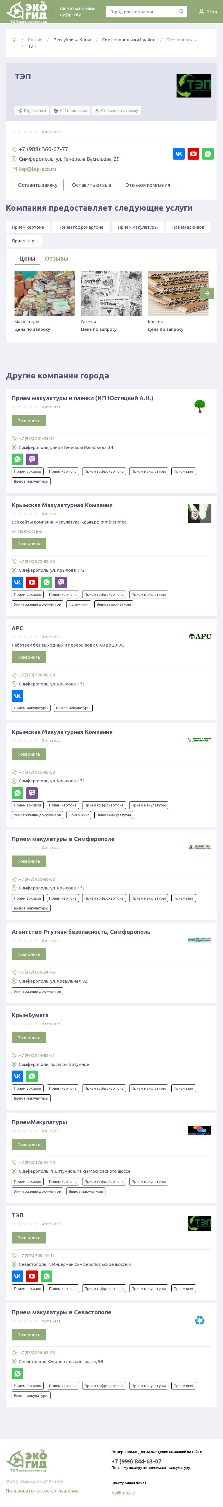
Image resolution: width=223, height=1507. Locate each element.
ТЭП (18, 1215)
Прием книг (24, 240)
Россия (35, 39)
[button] (207, 293)
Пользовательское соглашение (42, 1490)
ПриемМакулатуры (39, 1122)
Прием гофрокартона (80, 227)
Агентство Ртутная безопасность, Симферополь (81, 931)
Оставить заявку (37, 185)
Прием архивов (188, 227)
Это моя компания (148, 185)
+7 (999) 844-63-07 (136, 1461)
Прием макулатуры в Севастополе (62, 1312)
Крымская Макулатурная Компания (62, 505)
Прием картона (28, 227)
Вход (211, 11)
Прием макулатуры (138, 227)
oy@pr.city (70, 14)
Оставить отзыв (91, 185)
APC (17, 628)
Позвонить (28, 420)
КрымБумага (30, 1015)
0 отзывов (51, 132)
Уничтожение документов (37, 604)
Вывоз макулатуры (31, 481)
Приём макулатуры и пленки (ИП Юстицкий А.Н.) (82, 398)
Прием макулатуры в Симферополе (63, 838)
